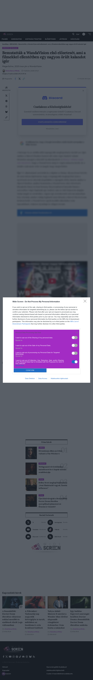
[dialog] (46, 340)
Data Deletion (30, 378)
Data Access (42, 378)
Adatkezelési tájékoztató (59, 378)
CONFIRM (30, 370)
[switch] (75, 337)
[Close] (86, 302)
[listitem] (46, 332)
